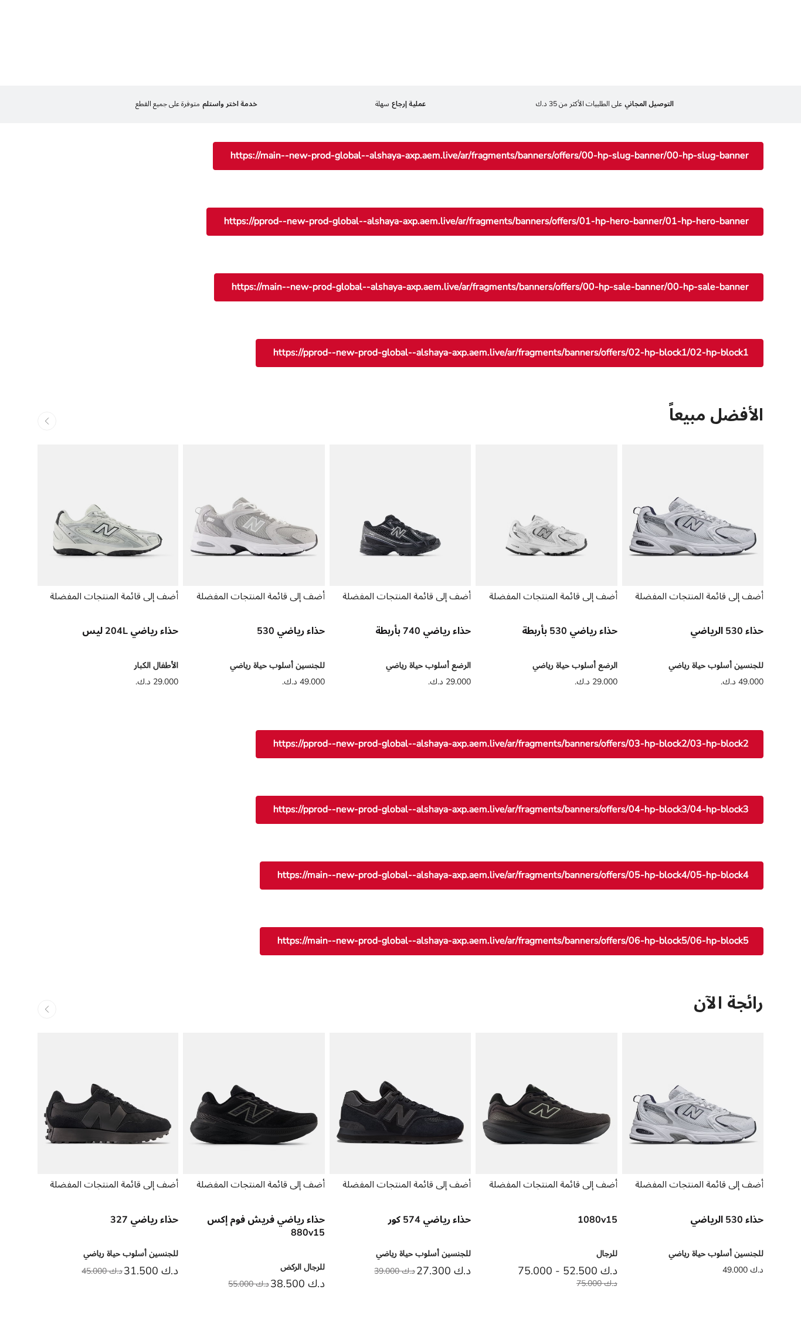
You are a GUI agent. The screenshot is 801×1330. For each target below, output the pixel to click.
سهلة (400, 104)
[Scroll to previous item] (47, 421)
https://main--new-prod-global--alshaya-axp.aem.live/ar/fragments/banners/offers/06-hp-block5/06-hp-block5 (513, 940)
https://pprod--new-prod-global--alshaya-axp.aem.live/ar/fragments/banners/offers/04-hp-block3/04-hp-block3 (511, 809)
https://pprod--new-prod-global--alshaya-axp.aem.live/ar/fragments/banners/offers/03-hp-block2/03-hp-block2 (511, 743)
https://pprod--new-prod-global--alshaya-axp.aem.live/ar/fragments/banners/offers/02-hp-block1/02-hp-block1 (511, 352)
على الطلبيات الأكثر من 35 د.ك (605, 104)
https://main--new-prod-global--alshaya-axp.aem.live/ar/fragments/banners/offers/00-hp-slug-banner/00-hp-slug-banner (489, 155)
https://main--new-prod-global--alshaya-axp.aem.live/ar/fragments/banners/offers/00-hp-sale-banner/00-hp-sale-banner (490, 286)
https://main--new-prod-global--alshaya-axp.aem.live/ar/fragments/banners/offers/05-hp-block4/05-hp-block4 (513, 874)
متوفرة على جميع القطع (196, 104)
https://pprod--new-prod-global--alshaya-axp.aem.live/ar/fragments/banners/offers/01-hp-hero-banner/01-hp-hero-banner (486, 221)
